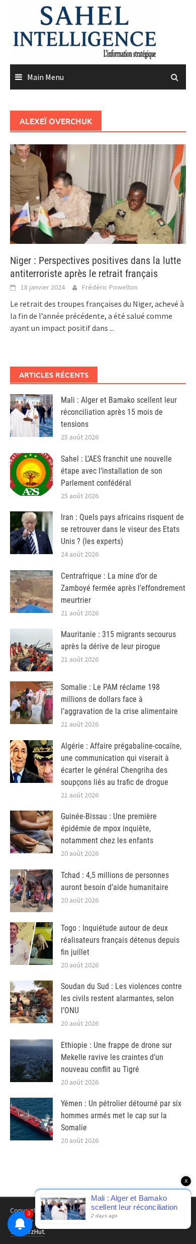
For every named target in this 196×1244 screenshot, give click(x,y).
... (112, 328)
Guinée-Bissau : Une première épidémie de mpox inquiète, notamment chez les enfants (109, 828)
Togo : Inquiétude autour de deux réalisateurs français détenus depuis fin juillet (120, 940)
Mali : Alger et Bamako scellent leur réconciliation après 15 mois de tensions (119, 412)
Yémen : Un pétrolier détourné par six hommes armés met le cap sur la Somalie (121, 1115)
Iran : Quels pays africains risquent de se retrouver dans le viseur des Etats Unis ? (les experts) (122, 529)
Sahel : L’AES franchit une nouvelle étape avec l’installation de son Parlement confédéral (116, 471)
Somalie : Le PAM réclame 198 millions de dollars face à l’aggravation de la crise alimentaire (119, 699)
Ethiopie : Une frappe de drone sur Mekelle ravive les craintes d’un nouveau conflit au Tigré (116, 1057)
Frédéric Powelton (110, 287)
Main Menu (45, 77)
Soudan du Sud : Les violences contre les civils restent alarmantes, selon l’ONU (121, 998)
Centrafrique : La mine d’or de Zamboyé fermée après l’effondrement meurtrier (123, 588)
